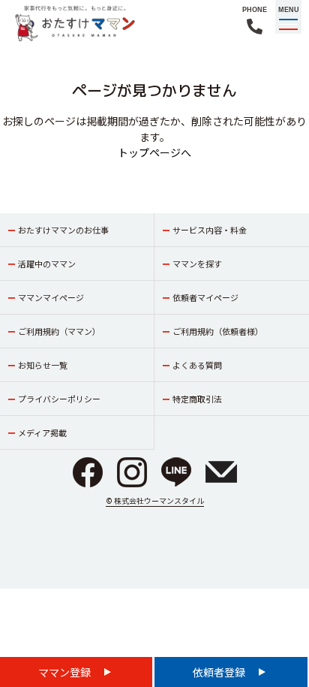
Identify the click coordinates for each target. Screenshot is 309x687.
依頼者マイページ (205, 297)
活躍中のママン (47, 264)
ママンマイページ (51, 297)
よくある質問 (197, 365)
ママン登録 (65, 671)
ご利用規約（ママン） (59, 331)
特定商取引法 (197, 399)
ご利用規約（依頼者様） (217, 331)
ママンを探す (197, 264)
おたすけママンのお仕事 (63, 230)
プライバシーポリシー (59, 399)
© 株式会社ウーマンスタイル (155, 500)
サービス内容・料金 (209, 230)
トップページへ (154, 152)
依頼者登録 (220, 671)
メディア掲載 (42, 432)
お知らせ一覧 (43, 365)
